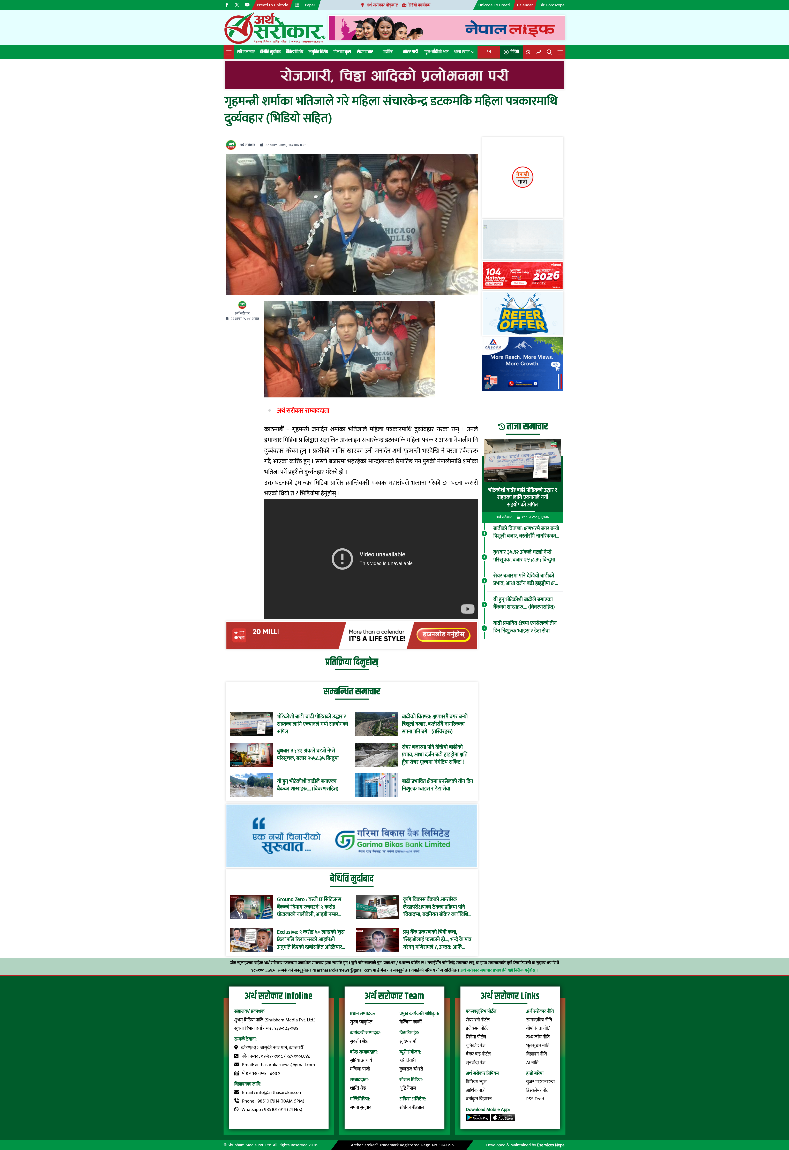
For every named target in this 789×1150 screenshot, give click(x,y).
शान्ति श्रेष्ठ (358, 1088)
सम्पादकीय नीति (539, 1020)
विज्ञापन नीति (536, 1054)
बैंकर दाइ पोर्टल (478, 1054)
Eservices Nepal (551, 1145)
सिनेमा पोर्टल (476, 1037)
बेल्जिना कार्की (410, 1022)
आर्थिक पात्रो (476, 1090)
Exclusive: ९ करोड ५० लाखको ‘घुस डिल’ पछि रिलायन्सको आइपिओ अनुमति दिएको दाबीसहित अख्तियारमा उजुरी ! (311, 939)
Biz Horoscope (552, 5)
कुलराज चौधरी (411, 1069)
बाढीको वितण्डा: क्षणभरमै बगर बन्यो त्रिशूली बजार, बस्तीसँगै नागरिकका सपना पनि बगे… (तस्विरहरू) (435, 724)
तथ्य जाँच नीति (538, 1037)
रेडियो (515, 52)
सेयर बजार (365, 52)
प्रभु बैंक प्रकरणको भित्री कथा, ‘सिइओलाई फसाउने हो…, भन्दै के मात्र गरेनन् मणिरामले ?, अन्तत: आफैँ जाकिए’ (437, 939)
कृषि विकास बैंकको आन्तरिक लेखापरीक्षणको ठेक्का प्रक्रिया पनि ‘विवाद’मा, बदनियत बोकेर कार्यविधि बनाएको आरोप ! (435, 907)
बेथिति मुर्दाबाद (270, 52)
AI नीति (532, 1063)
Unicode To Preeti (494, 5)
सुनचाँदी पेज (476, 1063)
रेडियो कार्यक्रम (419, 5)
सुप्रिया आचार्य (361, 1060)
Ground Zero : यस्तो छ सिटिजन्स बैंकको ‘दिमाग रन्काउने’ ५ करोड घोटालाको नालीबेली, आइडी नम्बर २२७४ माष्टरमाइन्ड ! (309, 907)
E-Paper (308, 5)
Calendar (525, 5)
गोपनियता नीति (538, 1028)
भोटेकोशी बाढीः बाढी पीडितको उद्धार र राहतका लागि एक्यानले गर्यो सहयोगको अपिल (312, 724)
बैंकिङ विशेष (294, 52)
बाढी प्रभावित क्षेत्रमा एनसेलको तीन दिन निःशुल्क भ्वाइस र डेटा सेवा (437, 785)
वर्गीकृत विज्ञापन (479, 1099)
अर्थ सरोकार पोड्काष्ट (382, 5)
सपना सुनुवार (360, 1107)
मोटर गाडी (410, 52)
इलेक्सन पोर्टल (478, 1028)
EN (489, 52)
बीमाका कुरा (342, 52)
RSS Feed (535, 1099)
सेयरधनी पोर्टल (478, 1020)
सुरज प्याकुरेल (361, 1022)
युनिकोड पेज (476, 1046)
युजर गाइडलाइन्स (540, 1082)
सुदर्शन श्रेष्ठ (359, 1041)
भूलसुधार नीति (537, 1046)
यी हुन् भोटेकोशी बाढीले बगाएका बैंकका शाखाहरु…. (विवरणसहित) (307, 785)
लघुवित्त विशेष (318, 52)
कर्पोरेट (388, 52)
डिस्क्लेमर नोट (537, 1090)
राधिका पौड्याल (411, 1107)
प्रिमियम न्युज (476, 1082)
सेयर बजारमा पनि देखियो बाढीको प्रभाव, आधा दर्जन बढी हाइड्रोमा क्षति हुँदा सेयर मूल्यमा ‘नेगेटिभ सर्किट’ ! (434, 755)
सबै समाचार (246, 52)
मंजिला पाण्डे (360, 1069)
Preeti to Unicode (272, 5)
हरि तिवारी (407, 1060)
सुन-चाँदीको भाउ (436, 52)
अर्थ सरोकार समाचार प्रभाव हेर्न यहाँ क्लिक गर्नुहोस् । (499, 970)
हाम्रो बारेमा (534, 1073)
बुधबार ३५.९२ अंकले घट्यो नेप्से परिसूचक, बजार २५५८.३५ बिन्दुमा (308, 754)
